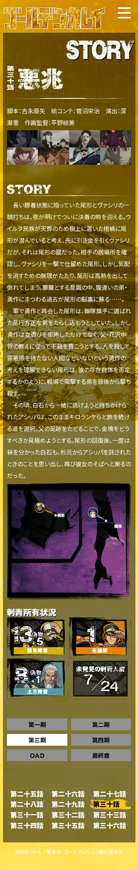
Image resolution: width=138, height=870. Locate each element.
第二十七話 (109, 794)
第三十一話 (26, 815)
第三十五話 (68, 825)
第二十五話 (26, 794)
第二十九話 (68, 804)
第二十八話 (26, 804)
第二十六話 (68, 794)
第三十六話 (109, 825)
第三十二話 (68, 815)
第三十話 (106, 804)
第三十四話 (26, 825)
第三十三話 (109, 815)
